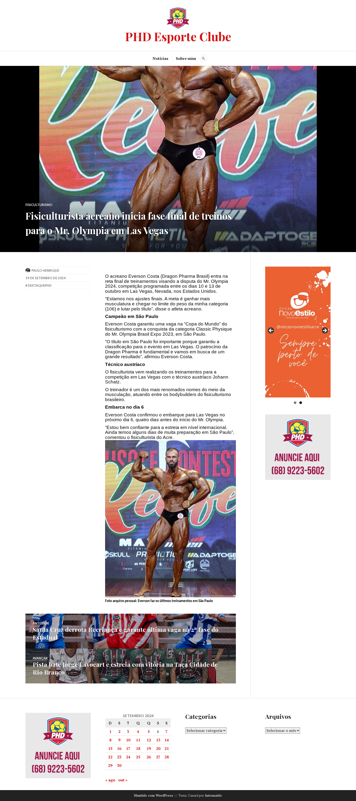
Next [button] (324, 330)
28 (166, 757)
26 (149, 757)
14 (166, 740)
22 (110, 757)
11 (138, 740)
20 (158, 748)
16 (119, 748)
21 (166, 748)
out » (122, 780)
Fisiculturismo (38, 205)
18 (138, 748)
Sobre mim (186, 58)
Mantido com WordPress (153, 795)
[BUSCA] (203, 58)
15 (110, 748)
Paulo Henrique (45, 270)
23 (119, 757)
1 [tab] (295, 402)
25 (138, 757)
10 (128, 740)
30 (119, 765)
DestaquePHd (40, 285)
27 (158, 757)
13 (158, 740)
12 (149, 740)
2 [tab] (300, 402)
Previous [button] (271, 330)
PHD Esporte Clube (178, 36)
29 (110, 765)
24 (128, 757)
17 (128, 748)
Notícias (160, 58)
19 (149, 748)
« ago (110, 780)
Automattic (213, 795)
